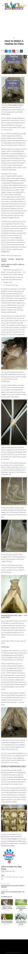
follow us (21, 841)
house (17, 877)
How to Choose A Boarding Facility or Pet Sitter (12, 892)
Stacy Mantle (6, 910)
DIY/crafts (9, 877)
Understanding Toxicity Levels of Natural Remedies (12, 886)
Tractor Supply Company (15, 105)
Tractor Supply (12, 839)
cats (2, 877)
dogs (13, 877)
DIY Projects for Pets (7, 846)
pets (2, 878)
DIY (14, 37)
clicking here (5, 251)
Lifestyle (21, 877)
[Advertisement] (14, 20)
